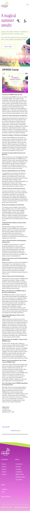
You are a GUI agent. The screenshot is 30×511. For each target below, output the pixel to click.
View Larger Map (6, 427)
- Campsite (18, 469)
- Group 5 (3, 474)
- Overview (18, 466)
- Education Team (20, 477)
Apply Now (8, 47)
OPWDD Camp (10, 69)
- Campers (4, 489)
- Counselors (18, 479)
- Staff (3, 492)
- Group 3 (3, 469)
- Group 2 (3, 466)
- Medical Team (19, 474)
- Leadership (18, 472)
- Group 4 (3, 472)
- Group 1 (3, 464)
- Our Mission (19, 464)
